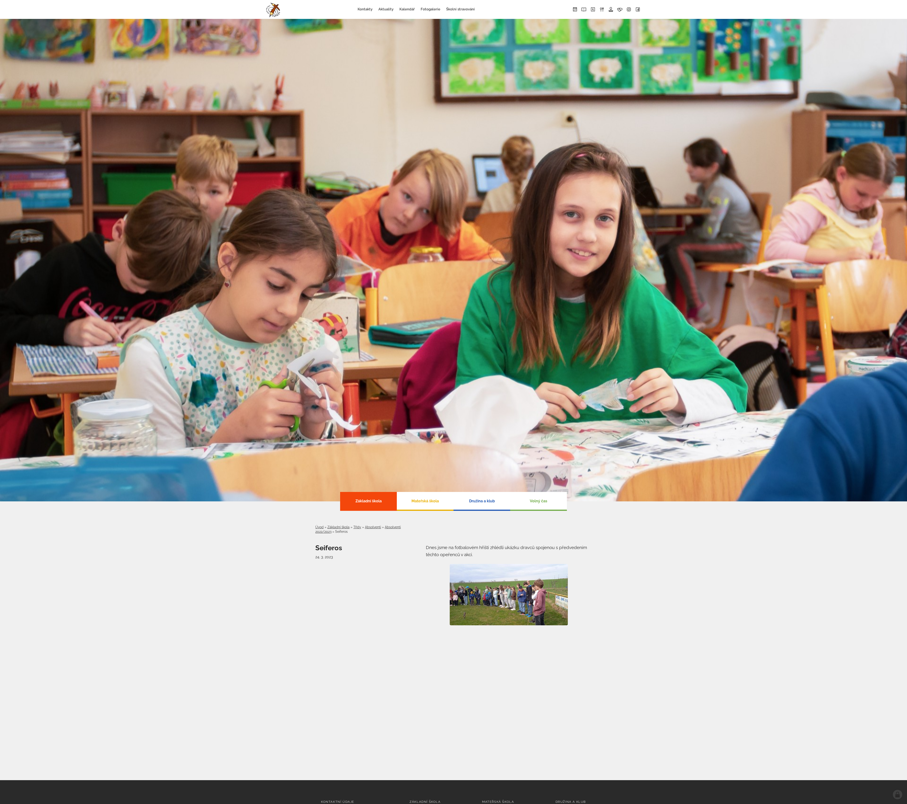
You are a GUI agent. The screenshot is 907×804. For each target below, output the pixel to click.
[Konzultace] (620, 9)
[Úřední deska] (611, 9)
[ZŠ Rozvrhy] (575, 9)
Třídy (357, 527)
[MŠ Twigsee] (593, 9)
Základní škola (338, 527)
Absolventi (373, 527)
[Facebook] (637, 9)
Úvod (319, 527)
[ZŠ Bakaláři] (584, 9)
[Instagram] (629, 9)
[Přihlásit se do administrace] (897, 794)
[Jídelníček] (602, 9)
